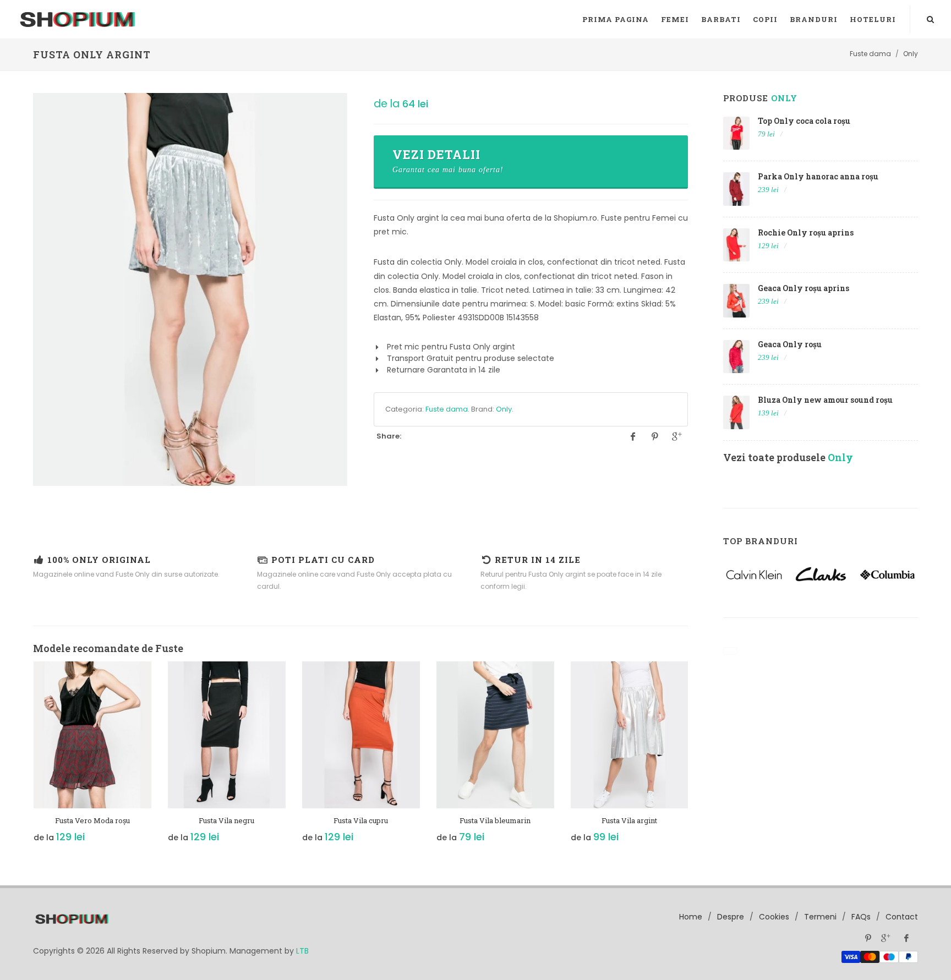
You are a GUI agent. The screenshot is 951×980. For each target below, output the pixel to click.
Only (504, 409)
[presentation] (23, 758)
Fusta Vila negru (226, 820)
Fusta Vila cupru (361, 820)
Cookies (774, 916)
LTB (302, 950)
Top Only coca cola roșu (804, 121)
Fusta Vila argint (629, 820)
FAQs (861, 916)
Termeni (820, 916)
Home (690, 916)
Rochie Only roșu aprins (806, 232)
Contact (902, 916)
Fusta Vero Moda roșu (92, 820)
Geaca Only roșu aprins (803, 288)
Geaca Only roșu (790, 344)
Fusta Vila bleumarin (495, 820)
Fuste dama (446, 409)
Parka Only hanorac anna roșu (818, 176)
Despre (730, 916)
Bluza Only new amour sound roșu (825, 400)
